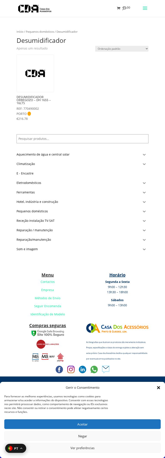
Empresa (47, 290)
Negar (82, 436)
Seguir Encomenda (47, 306)
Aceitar (82, 424)
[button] (158, 388)
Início (20, 32)
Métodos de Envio (47, 298)
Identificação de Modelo (48, 314)
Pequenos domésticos (40, 32)
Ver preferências (82, 448)
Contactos (48, 282)
